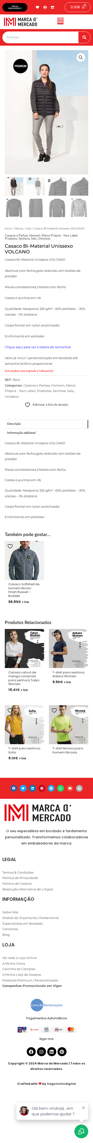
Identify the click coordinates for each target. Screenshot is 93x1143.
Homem (34, 235)
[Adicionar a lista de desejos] (10, 546)
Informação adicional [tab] (21, 432)
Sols (28, 228)
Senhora (24, 238)
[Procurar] (84, 37)
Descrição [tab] (14, 423)
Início (8, 228)
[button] (60, 22)
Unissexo (44, 238)
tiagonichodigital (61, 1084)
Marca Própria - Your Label (59, 235)
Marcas (18, 228)
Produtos (11, 238)
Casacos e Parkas (16, 235)
